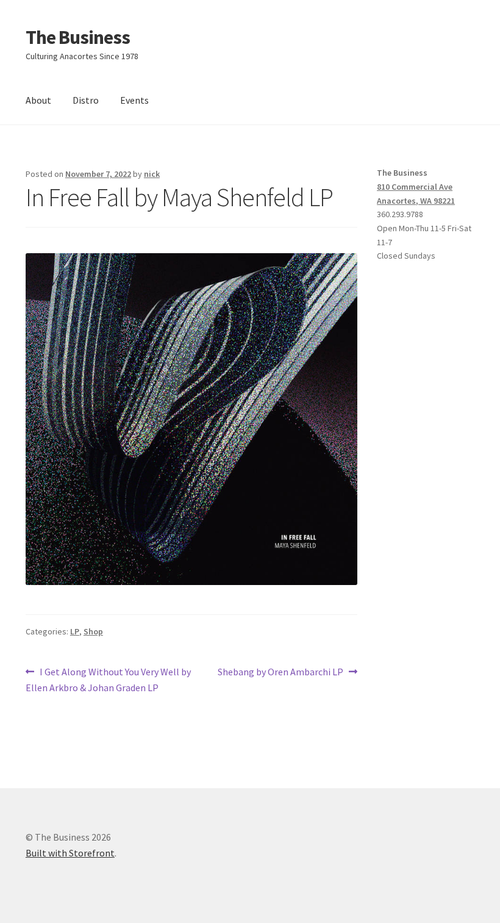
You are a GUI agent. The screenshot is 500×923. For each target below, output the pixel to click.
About (38, 100)
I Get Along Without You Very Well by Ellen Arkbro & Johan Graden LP (108, 679)
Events (134, 100)
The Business (78, 37)
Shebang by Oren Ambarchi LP (280, 672)
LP (74, 631)
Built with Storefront (70, 853)
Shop (93, 631)
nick (152, 173)
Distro (86, 100)
